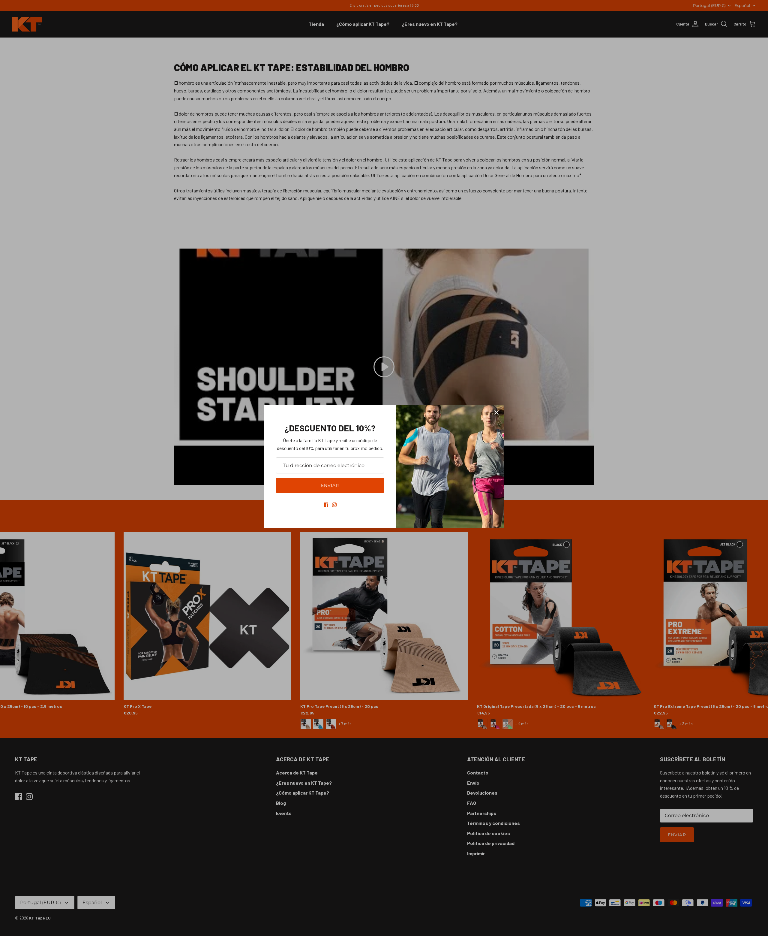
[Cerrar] (496, 412)
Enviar (330, 485)
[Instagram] (334, 505)
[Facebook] (326, 505)
